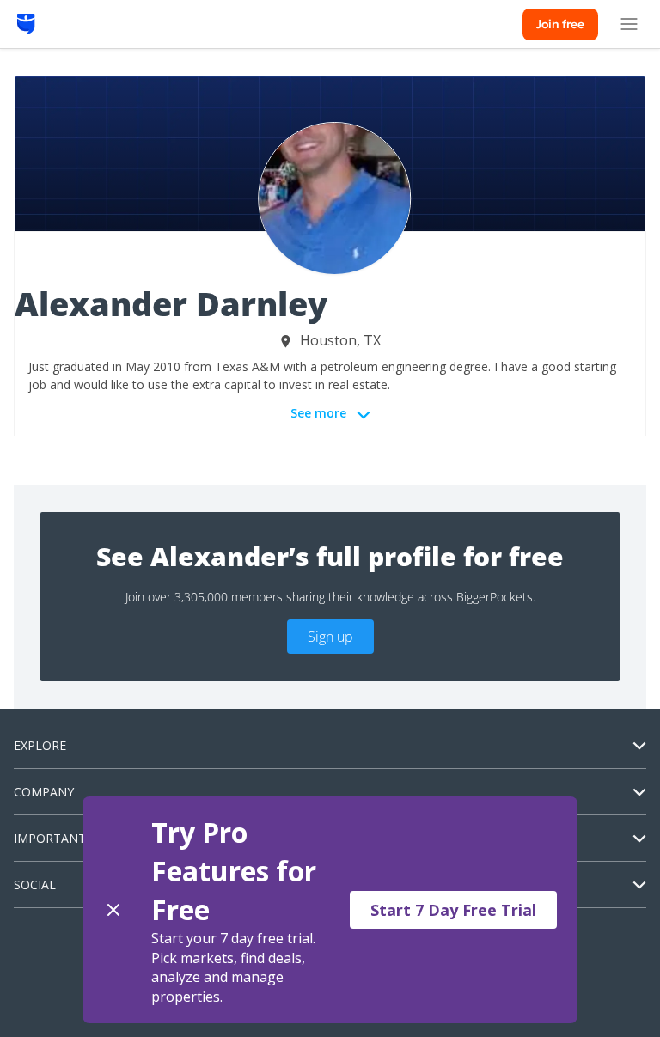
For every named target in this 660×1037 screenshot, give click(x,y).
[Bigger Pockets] (26, 24)
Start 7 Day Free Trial (453, 910)
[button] (330, 909)
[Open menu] (629, 24)
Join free (560, 24)
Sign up (330, 636)
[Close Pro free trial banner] (113, 909)
